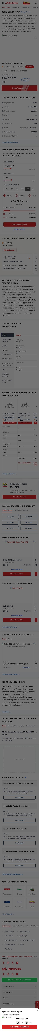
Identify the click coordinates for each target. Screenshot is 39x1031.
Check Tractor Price (19, 1027)
